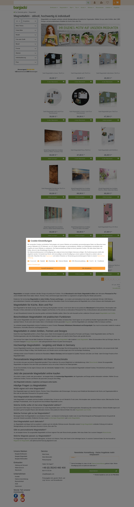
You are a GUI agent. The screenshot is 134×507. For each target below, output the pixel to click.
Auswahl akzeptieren (47, 268)
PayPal (92, 261)
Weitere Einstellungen (34, 264)
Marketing (52, 261)
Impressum (49, 256)
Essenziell (33, 261)
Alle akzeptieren (86, 268)
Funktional (101, 261)
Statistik (42, 261)
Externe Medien (63, 261)
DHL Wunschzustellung (78, 261)
